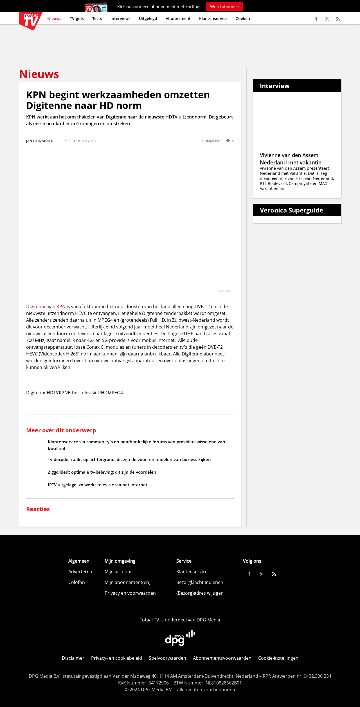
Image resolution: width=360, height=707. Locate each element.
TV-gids (77, 18)
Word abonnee (224, 6)
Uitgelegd (148, 18)
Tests (97, 18)
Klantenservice (213, 18)
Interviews (120, 18)
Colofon (76, 582)
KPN (61, 306)
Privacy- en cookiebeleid (116, 658)
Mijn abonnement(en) (127, 582)
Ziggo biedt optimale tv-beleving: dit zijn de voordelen (102, 472)
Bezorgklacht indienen (199, 582)
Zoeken (243, 18)
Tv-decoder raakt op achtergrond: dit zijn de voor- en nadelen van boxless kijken (129, 459)
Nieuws (54, 18)
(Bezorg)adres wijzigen (200, 593)
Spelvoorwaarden (167, 658)
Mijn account (118, 572)
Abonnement (178, 18)
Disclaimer (73, 658)
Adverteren (80, 572)
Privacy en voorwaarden (130, 593)
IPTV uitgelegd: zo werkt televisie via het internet (97, 484)
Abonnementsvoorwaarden (222, 658)
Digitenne (36, 306)
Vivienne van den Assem (289, 155)
